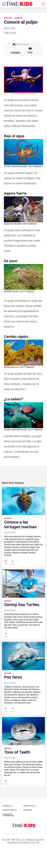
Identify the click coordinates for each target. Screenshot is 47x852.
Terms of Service (10, 810)
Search (43, 4)
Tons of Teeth (17, 752)
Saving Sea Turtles (21, 604)
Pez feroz (13, 677)
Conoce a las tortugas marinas (20, 524)
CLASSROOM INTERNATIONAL (8, 815)
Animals (18, 18)
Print (30, 52)
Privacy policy (30, 806)
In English (15, 52)
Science (8, 18)
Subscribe (28, 810)
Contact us (7, 806)
